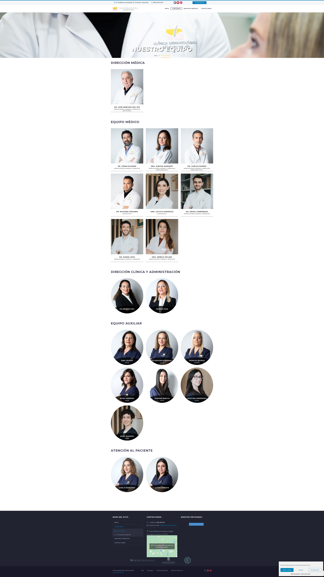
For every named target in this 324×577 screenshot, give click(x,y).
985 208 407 (158, 2)
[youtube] (211, 571)
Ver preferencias (314, 570)
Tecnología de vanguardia (123, 534)
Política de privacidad (305, 573)
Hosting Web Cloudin (118, 572)
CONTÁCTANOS (206, 8)
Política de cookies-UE (295, 573)
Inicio (142, 570)
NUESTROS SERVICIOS (191, 8)
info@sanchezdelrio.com (168, 525)
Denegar (301, 570)
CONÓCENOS (176, 8)
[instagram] (208, 571)
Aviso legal (150, 570)
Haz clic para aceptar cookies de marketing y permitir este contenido (162, 546)
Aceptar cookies (287, 570)
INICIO (167, 8)
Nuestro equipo (120, 531)
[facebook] (205, 571)
